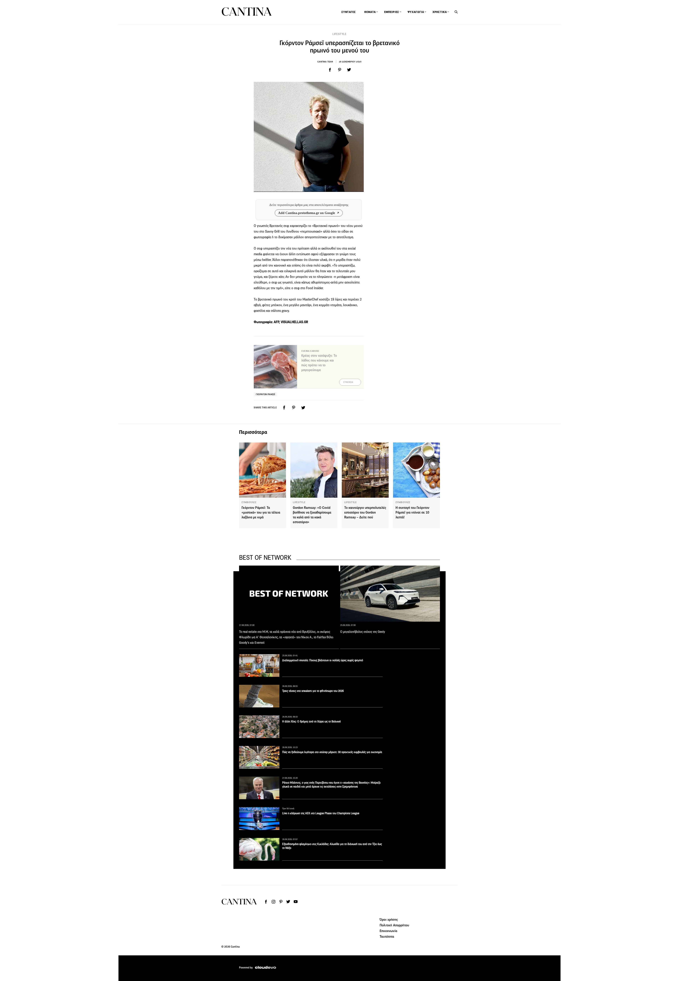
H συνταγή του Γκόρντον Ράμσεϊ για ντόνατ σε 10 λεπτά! (412, 512)
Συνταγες (348, 12)
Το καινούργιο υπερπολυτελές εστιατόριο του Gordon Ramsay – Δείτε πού (365, 512)
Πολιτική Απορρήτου (394, 925)
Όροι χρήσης (389, 919)
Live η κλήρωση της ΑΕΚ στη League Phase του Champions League (320, 813)
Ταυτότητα (387, 936)
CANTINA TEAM (325, 61)
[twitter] (349, 70)
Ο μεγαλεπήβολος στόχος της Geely (362, 632)
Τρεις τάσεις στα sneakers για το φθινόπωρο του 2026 (313, 691)
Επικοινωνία (388, 931)
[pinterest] (339, 70)
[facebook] (330, 70)
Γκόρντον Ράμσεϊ (265, 394)
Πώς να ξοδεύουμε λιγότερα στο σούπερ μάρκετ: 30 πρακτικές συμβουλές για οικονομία (332, 752)
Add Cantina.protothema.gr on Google (306, 213)
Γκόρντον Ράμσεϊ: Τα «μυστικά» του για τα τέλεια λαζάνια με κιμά (261, 512)
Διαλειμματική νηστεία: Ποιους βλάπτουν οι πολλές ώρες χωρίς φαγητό (322, 660)
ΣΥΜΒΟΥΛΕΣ (249, 502)
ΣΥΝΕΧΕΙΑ (348, 382)
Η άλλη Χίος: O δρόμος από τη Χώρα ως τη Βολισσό (311, 721)
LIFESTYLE (339, 34)
